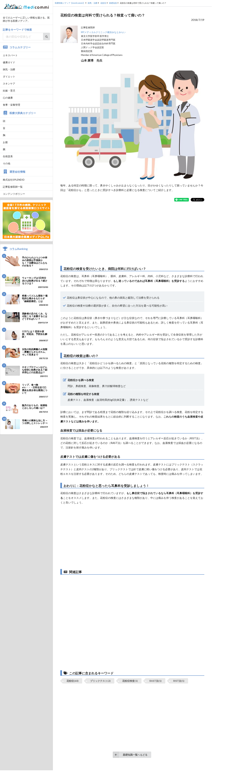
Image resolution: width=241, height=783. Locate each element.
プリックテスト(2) (100, 680)
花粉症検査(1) (130, 680)
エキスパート (10, 55)
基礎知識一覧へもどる (135, 754)
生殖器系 (8, 156)
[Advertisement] (132, 233)
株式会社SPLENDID (14, 179)
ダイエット (9, 76)
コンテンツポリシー (14, 193)
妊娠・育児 (9, 90)
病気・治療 (9, 69)
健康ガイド (9, 62)
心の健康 (8, 97)
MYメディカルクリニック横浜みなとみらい (103, 32)
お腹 (5, 142)
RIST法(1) (178, 680)
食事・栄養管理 (11, 104)
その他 (6, 163)
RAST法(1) (155, 680)
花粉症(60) (73, 680)
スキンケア (9, 83)
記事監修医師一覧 (13, 186)
